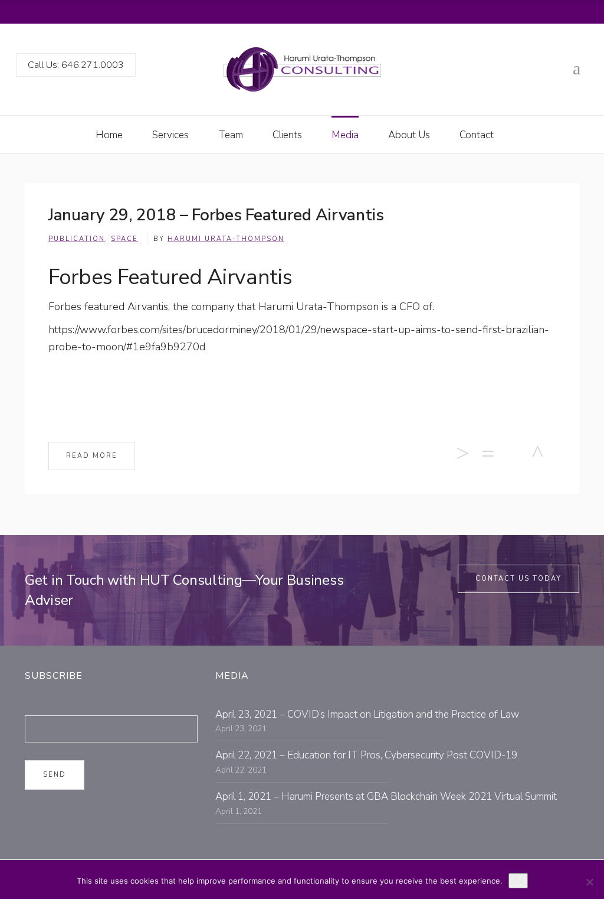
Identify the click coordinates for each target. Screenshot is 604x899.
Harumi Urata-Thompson (226, 238)
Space (124, 238)
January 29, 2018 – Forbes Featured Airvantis (216, 215)
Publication (76, 238)
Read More (91, 455)
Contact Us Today (518, 578)
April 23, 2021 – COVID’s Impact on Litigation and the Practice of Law (367, 714)
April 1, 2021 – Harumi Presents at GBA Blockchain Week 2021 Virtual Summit (386, 796)
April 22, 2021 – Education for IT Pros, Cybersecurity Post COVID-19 (366, 755)
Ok (518, 880)
